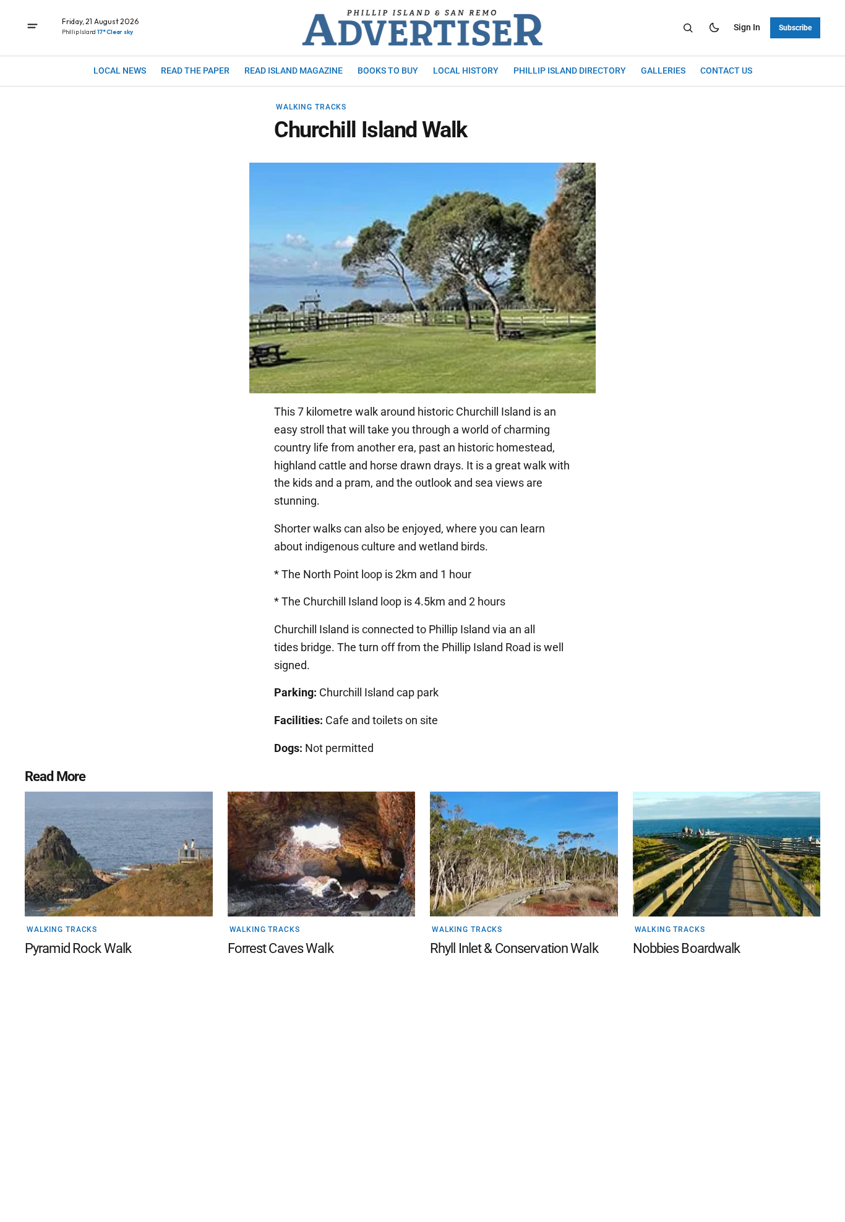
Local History (466, 70)
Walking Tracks (311, 107)
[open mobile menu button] (32, 27)
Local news (119, 70)
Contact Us (726, 70)
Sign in (747, 27)
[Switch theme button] (714, 28)
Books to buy (388, 70)
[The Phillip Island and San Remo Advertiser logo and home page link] (422, 28)
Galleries (663, 70)
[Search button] (688, 28)
